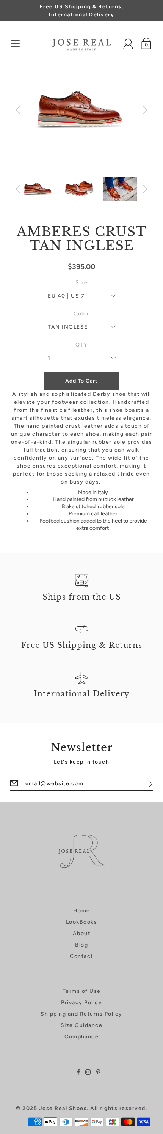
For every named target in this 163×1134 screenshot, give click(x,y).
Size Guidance (82, 1025)
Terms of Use (82, 991)
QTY (81, 345)
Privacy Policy (81, 1002)
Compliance (81, 1036)
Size (81, 282)
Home (81, 910)
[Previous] (17, 110)
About (82, 933)
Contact (81, 956)
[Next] (145, 110)
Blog (81, 945)
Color (81, 313)
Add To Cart (81, 381)
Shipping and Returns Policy (81, 1014)
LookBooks (81, 922)
